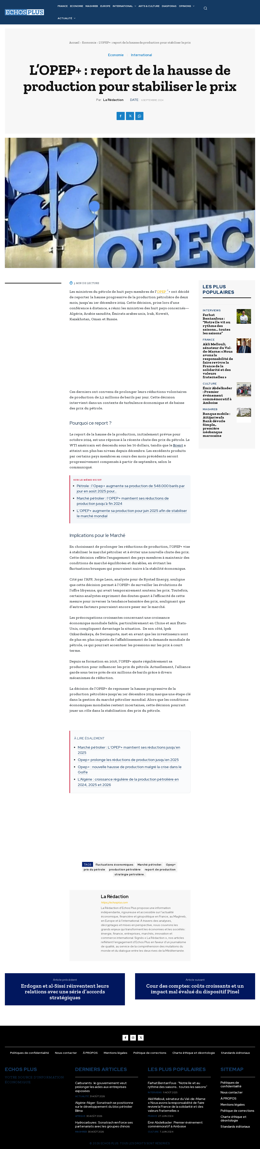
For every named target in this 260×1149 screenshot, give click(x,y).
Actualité (82, 1096)
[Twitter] (130, 116)
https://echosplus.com (114, 902)
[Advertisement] (130, 355)
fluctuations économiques (114, 864)
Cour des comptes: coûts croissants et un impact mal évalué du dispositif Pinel (195, 989)
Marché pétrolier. (150, 864)
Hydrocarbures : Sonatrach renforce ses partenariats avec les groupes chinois (104, 1124)
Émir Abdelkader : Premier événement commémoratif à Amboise (217, 395)
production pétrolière (125, 869)
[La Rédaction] (85, 925)
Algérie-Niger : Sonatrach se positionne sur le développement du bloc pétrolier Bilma (104, 1107)
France (209, 339)
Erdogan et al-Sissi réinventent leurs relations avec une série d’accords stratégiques (65, 991)
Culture (210, 383)
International (141, 55)
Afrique (80, 1116)
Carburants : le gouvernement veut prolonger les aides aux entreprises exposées (101, 1087)
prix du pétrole (94, 869)
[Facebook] (121, 116)
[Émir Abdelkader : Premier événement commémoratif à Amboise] (244, 389)
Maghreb (210, 409)
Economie (89, 42)
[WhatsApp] (139, 116)
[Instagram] (133, 1038)
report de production (160, 869)
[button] (205, 8)
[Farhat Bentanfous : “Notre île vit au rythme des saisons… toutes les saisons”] (244, 316)
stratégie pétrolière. (130, 874)
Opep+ (171, 864)
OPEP (161, 291)
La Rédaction (113, 100)
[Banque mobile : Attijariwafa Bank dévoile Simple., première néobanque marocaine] (244, 415)
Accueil (74, 42)
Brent (178, 445)
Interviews (212, 310)
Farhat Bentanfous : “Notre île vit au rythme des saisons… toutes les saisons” (216, 324)
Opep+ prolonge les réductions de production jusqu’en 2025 (128, 759)
